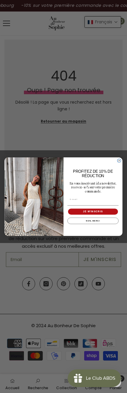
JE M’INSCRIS (93, 211)
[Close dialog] (119, 160)
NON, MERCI (93, 221)
